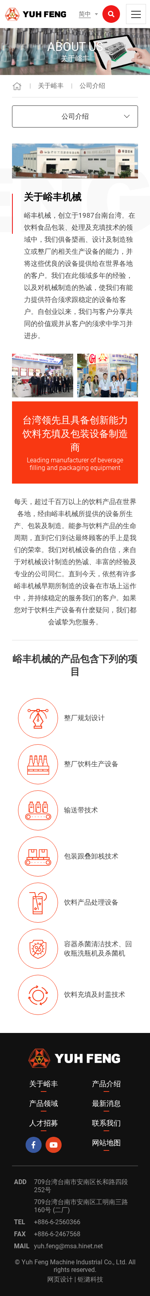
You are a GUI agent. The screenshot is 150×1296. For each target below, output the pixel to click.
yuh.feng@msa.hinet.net (68, 1246)
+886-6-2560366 (57, 1222)
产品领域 (43, 1103)
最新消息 (106, 1103)
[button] (88, 14)
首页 (17, 86)
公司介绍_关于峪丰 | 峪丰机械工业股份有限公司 (36, 14)
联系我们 (106, 1123)
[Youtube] (54, 1145)
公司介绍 (92, 85)
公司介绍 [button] (75, 116)
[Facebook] (34, 1145)
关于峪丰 (51, 85)
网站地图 (106, 1142)
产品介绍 (106, 1083)
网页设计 (60, 1279)
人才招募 (43, 1123)
